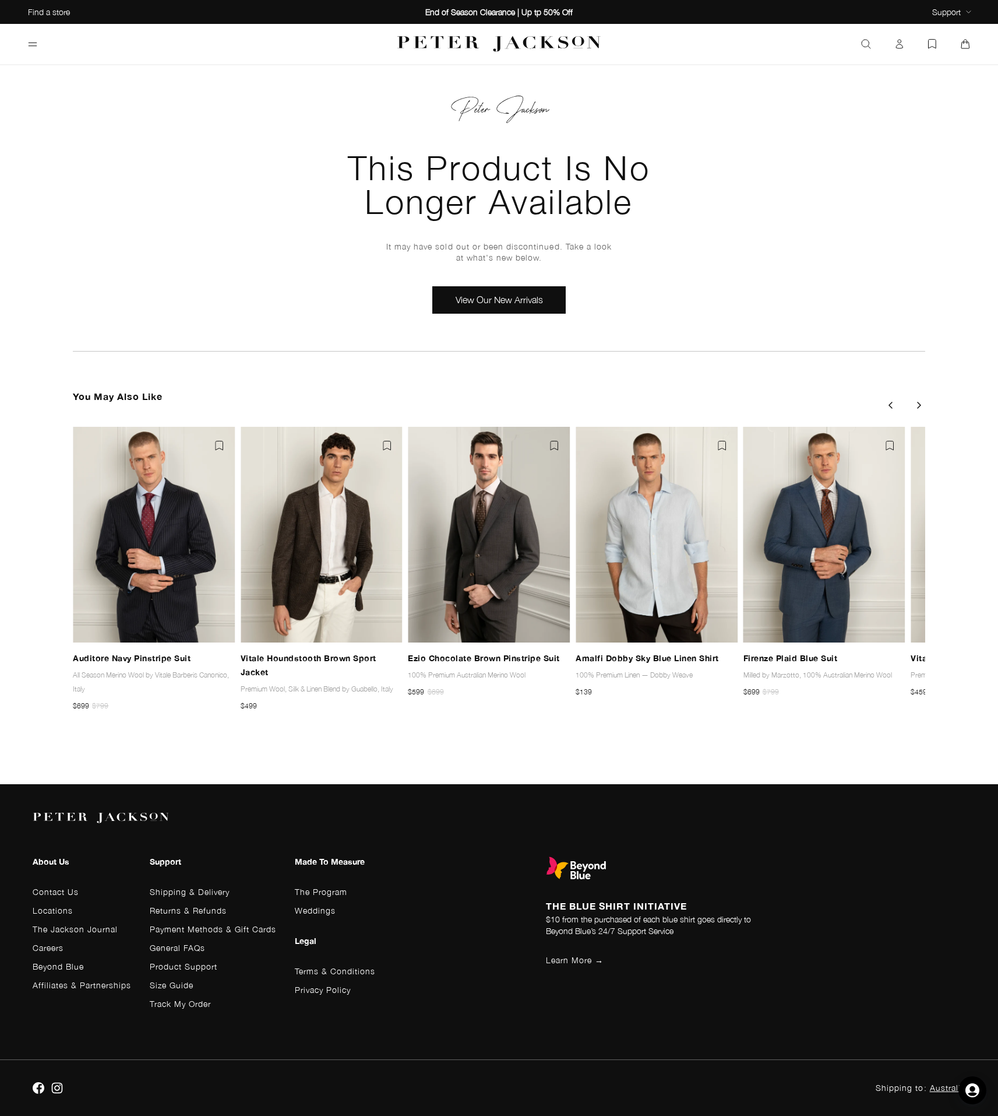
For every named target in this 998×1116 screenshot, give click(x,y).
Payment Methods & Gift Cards (213, 929)
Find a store (49, 12)
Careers (48, 948)
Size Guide (171, 985)
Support (946, 12)
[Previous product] (890, 405)
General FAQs (177, 948)
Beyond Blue (58, 966)
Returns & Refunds (188, 910)
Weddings (315, 910)
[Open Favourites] (932, 44)
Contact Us (56, 892)
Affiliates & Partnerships (82, 985)
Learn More (575, 960)
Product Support (183, 966)
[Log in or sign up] (899, 44)
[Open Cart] (965, 44)
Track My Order (180, 1004)
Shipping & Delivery (190, 892)
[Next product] (919, 405)
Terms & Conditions (335, 971)
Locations (53, 910)
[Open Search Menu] (866, 44)
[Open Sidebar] (33, 44)
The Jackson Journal (75, 929)
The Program (321, 892)
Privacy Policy (323, 990)
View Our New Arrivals (499, 299)
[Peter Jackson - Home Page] (499, 44)
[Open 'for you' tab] (972, 1090)
